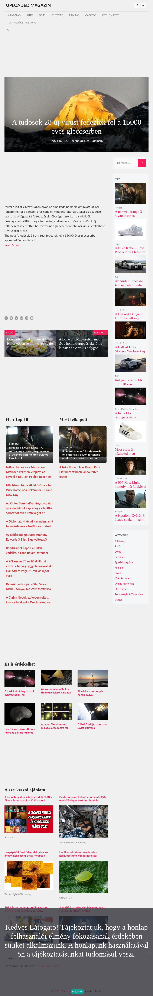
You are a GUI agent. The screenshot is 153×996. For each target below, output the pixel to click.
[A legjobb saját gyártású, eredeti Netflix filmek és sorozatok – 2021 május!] (28, 830)
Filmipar (74, 15)
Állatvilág (14, 15)
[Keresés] (142, 163)
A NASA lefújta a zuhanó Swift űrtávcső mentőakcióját (92, 728)
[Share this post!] (6, 318)
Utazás (118, 599)
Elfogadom (77, 991)
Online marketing (124, 583)
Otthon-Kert (110, 15)
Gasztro (90, 15)
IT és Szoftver (121, 310)
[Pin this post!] (21, 318)
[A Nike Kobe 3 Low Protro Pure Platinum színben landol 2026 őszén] (130, 238)
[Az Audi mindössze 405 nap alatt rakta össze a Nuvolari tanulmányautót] (130, 271)
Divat (42, 15)
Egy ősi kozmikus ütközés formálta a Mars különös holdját (19, 732)
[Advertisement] (76, 55)
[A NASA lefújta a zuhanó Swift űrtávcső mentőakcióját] (93, 717)
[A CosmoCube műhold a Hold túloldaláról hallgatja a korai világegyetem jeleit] (56, 682)
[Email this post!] (31, 318)
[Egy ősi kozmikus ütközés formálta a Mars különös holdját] (19, 722)
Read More (11, 245)
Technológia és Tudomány (86, 140)
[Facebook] (137, 5)
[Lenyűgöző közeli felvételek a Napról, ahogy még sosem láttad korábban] (28, 887)
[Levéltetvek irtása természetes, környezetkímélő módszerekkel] (83, 890)
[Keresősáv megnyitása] (8, 30)
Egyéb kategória (124, 562)
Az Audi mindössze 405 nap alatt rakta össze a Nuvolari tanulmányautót (129, 287)
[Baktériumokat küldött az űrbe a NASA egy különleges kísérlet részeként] (83, 835)
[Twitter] (143, 5)
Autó (30, 15)
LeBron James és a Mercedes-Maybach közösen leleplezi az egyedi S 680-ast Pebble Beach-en (29, 472)
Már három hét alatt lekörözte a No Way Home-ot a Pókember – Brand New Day (29, 490)
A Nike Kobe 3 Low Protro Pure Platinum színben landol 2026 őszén (79, 472)
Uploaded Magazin (28, 5)
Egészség (57, 15)
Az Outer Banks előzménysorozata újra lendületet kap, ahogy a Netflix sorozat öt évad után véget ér (29, 508)
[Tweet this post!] (11, 318)
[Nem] (149, 952)
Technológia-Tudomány (23, 23)
